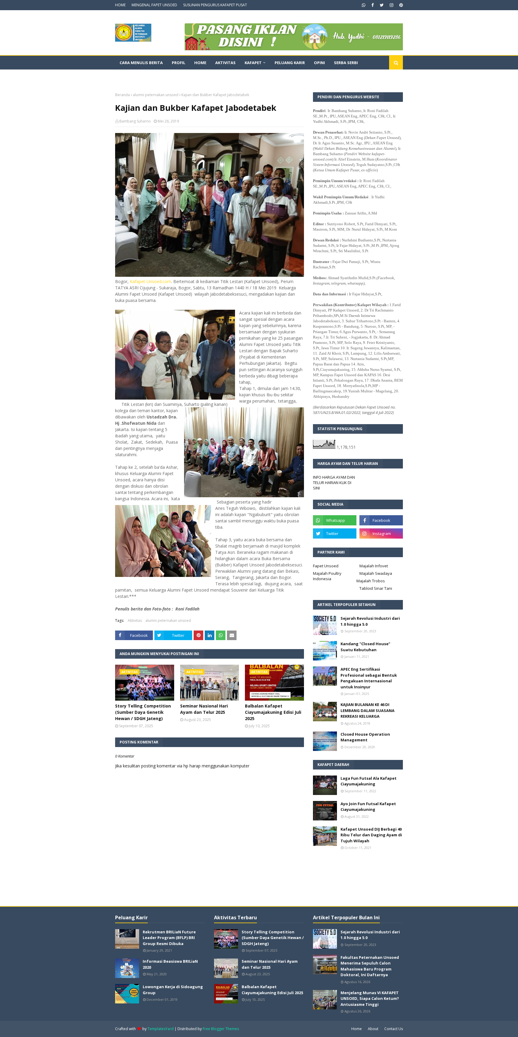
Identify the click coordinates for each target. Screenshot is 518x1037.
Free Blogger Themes (221, 1028)
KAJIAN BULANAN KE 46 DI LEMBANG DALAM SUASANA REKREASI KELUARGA (367, 710)
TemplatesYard (160, 1028)
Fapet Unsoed (325, 566)
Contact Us (393, 1028)
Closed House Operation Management (365, 737)
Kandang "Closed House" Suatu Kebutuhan (365, 646)
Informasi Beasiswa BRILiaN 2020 (170, 964)
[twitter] (381, 5)
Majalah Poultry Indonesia (327, 576)
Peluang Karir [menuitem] (290, 62)
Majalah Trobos (370, 580)
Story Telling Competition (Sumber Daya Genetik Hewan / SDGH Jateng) (143, 712)
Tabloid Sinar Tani (375, 588)
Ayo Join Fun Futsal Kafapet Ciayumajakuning (368, 806)
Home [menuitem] (200, 62)
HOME (120, 4)
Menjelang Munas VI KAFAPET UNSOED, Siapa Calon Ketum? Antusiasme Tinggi (370, 998)
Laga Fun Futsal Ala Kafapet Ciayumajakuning (369, 781)
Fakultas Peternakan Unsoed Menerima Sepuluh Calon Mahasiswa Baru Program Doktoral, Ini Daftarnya (370, 966)
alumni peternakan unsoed (155, 94)
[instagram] (391, 5)
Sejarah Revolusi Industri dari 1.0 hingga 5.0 (370, 621)
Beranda (122, 94)
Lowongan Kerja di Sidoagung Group (173, 989)
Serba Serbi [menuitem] (346, 62)
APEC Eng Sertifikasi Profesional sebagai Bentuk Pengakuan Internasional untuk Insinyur (369, 678)
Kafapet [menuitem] (253, 62)
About (373, 1028)
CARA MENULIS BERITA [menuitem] (141, 62)
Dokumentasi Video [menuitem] (141, 76)
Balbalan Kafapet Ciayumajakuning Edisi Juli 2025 (273, 712)
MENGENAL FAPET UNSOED (154, 4)
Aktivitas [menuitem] (225, 62)
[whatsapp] (363, 5)
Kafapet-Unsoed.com (150, 281)
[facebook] (372, 5)
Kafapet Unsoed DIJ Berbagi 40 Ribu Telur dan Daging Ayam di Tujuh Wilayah (371, 834)
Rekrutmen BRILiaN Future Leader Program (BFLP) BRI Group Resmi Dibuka (169, 937)
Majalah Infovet (373, 566)
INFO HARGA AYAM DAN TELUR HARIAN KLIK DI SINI (334, 482)
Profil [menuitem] (178, 62)
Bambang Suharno (135, 121)
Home (356, 1028)
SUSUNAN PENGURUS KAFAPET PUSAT (215, 4)
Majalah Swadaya (375, 573)
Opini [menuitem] (319, 62)
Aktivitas (135, 620)
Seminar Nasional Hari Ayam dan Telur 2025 (204, 709)
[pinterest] (400, 5)
